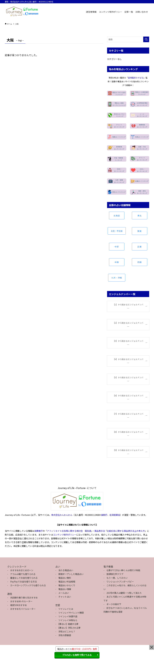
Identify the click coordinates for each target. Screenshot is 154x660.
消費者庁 (38, 530)
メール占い (63, 592)
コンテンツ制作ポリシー (64, 534)
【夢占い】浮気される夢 (69, 627)
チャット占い (64, 596)
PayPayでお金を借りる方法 (23, 581)
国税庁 (104, 514)
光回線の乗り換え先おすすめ (24, 597)
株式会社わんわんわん (61, 514)
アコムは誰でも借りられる (22, 574)
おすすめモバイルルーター (22, 608)
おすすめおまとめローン (21, 570)
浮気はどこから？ (66, 631)
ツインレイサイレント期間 (71, 612)
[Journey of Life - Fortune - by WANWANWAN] (22, 12)
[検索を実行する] (146, 39)
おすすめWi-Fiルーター (21, 601)
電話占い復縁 (64, 589)
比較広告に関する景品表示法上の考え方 (126, 530)
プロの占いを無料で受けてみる (77, 655)
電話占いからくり (66, 585)
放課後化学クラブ (114, 574)
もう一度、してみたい (117, 577)
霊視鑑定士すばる (136, 77)
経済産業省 (114, 514)
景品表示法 (99, 530)
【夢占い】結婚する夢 (68, 623)
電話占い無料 (64, 577)
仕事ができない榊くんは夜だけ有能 (123, 570)
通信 (9, 594)
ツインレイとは (65, 608)
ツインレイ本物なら (67, 620)
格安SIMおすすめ (18, 605)
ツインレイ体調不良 (67, 616)
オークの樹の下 (113, 604)
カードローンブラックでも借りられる (28, 585)
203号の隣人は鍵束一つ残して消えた (124, 592)
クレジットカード (16, 566)
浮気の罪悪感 (64, 635)
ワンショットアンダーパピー (120, 581)
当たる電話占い (65, 570)
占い (57, 566)
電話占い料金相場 (66, 581)
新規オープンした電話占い (70, 574)
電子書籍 (108, 566)
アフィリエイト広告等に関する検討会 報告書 (69, 530)
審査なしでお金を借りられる (24, 577)
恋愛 (57, 605)
